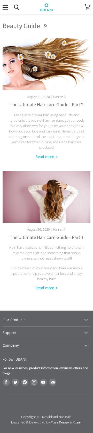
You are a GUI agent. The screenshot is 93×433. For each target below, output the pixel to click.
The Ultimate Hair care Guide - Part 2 (46, 104)
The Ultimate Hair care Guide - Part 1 (46, 237)
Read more (45, 156)
